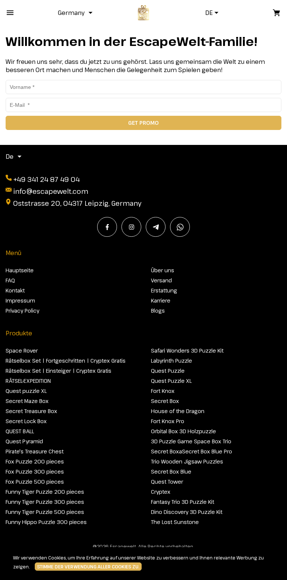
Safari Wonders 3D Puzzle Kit (187, 350)
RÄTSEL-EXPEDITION (28, 380)
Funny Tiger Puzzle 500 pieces (45, 511)
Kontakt (15, 290)
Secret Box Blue (171, 471)
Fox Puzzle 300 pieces (35, 471)
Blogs (158, 310)
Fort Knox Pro (167, 421)
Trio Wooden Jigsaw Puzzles (187, 461)
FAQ (10, 280)
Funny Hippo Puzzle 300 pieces (46, 521)
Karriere (160, 300)
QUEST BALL (20, 431)
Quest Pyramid (24, 441)
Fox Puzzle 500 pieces (35, 481)
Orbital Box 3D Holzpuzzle (183, 431)
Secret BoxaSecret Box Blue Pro (191, 451)
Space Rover (22, 350)
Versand (161, 280)
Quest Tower (167, 481)
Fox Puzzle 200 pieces (35, 461)
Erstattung (164, 290)
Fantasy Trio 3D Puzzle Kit (182, 501)
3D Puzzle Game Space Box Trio (191, 441)
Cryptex (160, 491)
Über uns (162, 270)
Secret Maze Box (27, 400)
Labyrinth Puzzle (171, 360)
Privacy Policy (22, 310)
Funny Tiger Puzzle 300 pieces (45, 501)
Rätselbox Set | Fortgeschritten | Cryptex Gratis (66, 360)
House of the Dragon (177, 411)
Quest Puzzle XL (171, 380)
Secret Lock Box (26, 421)
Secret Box (165, 400)
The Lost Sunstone (175, 521)
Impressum (20, 300)
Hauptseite (20, 270)
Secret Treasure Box (31, 411)
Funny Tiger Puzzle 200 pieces (45, 491)
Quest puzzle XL (26, 390)
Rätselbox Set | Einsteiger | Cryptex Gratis (58, 370)
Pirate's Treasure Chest (35, 451)
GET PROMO (143, 122)
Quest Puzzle (168, 370)
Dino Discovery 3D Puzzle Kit (186, 511)
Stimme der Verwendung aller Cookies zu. (88, 567)
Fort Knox (163, 390)
